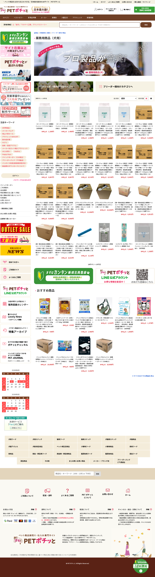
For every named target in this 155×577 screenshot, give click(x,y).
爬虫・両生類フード (40, 454)
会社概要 (14, 555)
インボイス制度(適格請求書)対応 (14, 163)
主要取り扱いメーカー (8, 219)
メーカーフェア (7, 131)
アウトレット (77, 17)
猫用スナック (86, 439)
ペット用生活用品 (63, 446)
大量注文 (65, 17)
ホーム (95, 2)
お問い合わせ (127, 2)
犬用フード (12, 439)
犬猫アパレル (13, 446)
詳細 (32, 509)
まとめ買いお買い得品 (8, 213)
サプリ (4, 142)
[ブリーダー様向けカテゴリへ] (125, 90)
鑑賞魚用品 (109, 454)
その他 (47, 461)
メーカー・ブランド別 (101, 461)
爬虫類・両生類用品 (64, 454)
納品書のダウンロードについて (13, 166)
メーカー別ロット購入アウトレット (15, 148)
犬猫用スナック (110, 439)
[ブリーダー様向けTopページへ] (63, 90)
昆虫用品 (24, 461)
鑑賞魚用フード (86, 454)
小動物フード (86, 446)
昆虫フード (134, 454)
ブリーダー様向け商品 (59, 33)
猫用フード (61, 439)
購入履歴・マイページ (142, 2)
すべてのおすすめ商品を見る (143, 376)
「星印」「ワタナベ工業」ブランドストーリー (30, 24)
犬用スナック (37, 439)
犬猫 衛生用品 (37, 446)
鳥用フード (134, 446)
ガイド (103, 2)
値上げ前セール (7, 134)
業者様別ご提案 (45, 33)
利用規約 (73, 555)
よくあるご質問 (113, 2)
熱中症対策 (6, 139)
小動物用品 (109, 446)
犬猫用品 (133, 439)
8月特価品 (6, 128)
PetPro (17, 151)
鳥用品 (10, 454)
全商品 (36, 33)
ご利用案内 (22, 555)
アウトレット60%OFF (10, 137)
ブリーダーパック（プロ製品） (13, 160)
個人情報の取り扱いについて (58, 555)
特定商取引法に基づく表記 (37, 555)
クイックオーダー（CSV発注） (13, 157)
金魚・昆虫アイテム (9, 145)
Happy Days (6, 154)
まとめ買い (6, 151)
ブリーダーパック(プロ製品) (123, 461)
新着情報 (90, 17)
